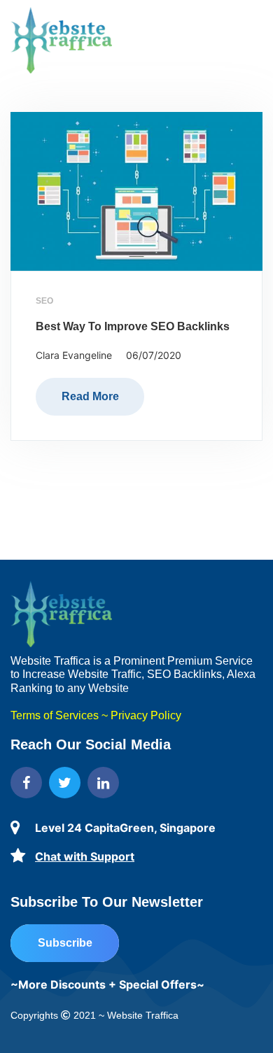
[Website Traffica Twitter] (64, 782)
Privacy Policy (146, 715)
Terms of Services (54, 715)
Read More (90, 396)
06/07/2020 (153, 355)
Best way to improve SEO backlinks (133, 326)
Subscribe (65, 943)
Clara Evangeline (74, 355)
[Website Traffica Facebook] (26, 782)
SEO (44, 301)
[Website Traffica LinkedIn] (103, 782)
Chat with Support (84, 856)
